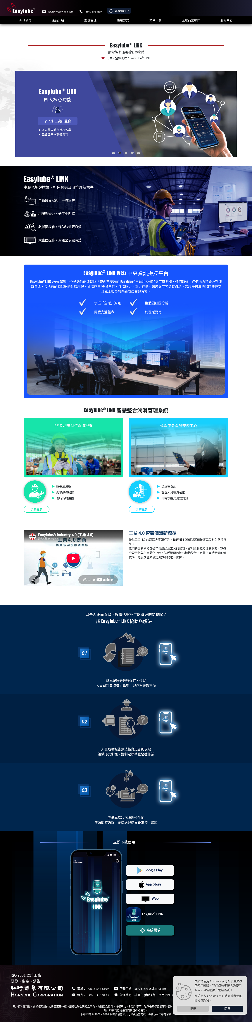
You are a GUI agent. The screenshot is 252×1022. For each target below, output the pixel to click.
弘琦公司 (25, 20)
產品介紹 (58, 20)
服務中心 (226, 20)
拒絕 (193, 1009)
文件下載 (155, 20)
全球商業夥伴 (191, 20)
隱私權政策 (201, 1000)
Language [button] (120, 10)
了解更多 (36, 509)
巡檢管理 (90, 20)
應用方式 (123, 20)
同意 (227, 1009)
